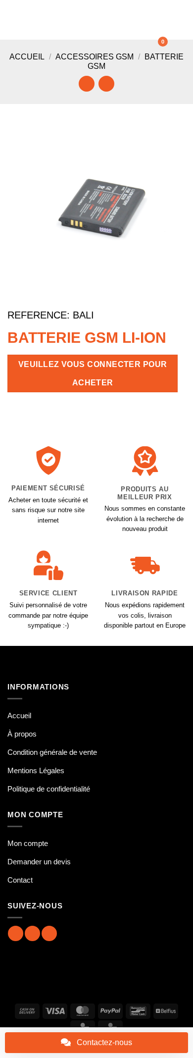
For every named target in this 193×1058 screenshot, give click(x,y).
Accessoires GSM (94, 57)
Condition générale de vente (52, 752)
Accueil (27, 57)
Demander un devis (39, 861)
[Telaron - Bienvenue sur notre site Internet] (95, 20)
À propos (22, 734)
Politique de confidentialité (48, 789)
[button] (13, 19)
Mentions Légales (35, 770)
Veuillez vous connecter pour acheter (92, 373)
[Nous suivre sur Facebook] (15, 933)
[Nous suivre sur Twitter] (49, 933)
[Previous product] (106, 83)
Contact (20, 880)
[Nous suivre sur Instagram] (32, 933)
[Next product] (86, 83)
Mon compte (27, 843)
